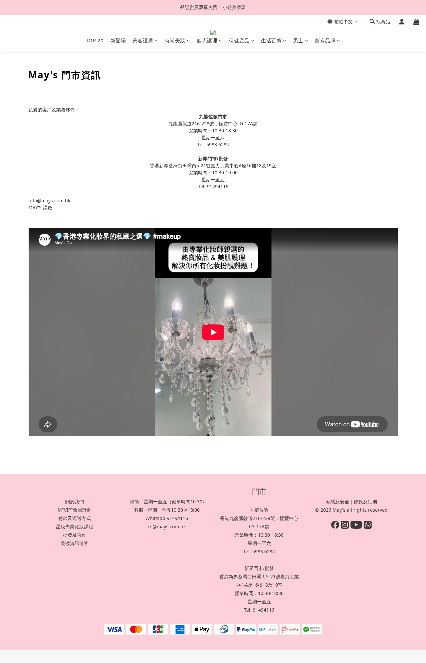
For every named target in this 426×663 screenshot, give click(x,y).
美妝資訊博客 (75, 543)
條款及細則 (365, 501)
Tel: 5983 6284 (259, 551)
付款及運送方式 (74, 518)
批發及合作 (74, 535)
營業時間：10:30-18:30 (259, 535)
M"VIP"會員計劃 (75, 510)
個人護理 (207, 40)
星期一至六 (259, 543)
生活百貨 (271, 40)
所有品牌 (325, 40)
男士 (298, 40)
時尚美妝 (175, 40)
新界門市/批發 (259, 568)
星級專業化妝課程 (74, 526)
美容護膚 (142, 40)
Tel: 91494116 (259, 610)
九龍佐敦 (259, 510)
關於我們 (74, 501)
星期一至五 (259, 601)
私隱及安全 (337, 501)
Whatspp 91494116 (166, 518)
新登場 (118, 40)
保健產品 (239, 40)
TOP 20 (95, 40)
